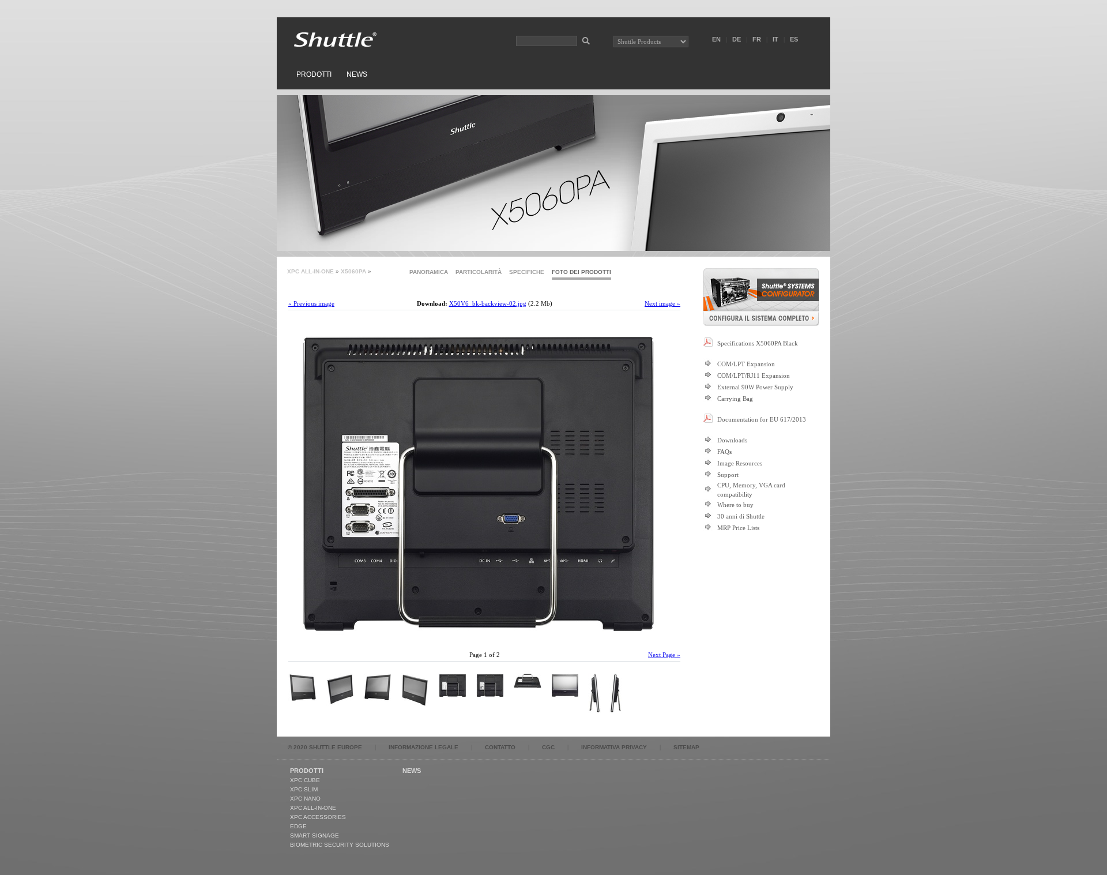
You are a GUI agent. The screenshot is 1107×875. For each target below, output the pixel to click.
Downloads (732, 440)
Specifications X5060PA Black (757, 343)
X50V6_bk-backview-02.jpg (487, 303)
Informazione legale (423, 747)
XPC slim (304, 789)
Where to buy (735, 504)
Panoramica (428, 272)
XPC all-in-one (310, 271)
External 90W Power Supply (755, 387)
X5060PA (353, 271)
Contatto (500, 747)
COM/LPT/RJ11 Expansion (753, 375)
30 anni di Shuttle (741, 516)
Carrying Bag (735, 398)
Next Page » (664, 654)
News (357, 74)
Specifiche (526, 272)
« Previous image (311, 303)
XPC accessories (318, 817)
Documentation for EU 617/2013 (761, 419)
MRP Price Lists (738, 527)
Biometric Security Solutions (339, 845)
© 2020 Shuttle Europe (325, 747)
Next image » (662, 303)
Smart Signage (314, 835)
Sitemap (686, 747)
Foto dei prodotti (581, 272)
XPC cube (305, 780)
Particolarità (478, 272)
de (736, 39)
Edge (298, 826)
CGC (548, 747)
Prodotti (314, 74)
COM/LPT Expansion (746, 363)
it (775, 39)
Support (728, 474)
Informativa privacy (614, 747)
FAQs (724, 451)
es (794, 39)
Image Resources (739, 463)
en (716, 39)
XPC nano (305, 798)
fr (756, 39)
